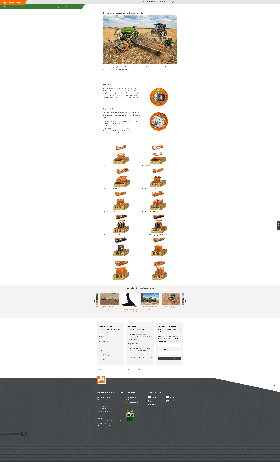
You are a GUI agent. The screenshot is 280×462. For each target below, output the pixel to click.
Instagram (155, 400)
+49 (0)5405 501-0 (106, 406)
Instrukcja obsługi (104, 355)
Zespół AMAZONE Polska (149, 1)
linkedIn (172, 400)
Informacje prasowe (133, 402)
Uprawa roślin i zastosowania (38, 6)
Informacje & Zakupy (54, 6)
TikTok (172, 397)
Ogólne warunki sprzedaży (104, 423)
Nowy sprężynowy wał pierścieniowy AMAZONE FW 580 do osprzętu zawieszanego (139, 350)
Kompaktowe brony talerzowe (135, 369)
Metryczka (100, 418)
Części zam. (102, 359)
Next (186, 301)
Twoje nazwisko (162, 341)
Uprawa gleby (123, 369)
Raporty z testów (103, 341)
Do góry (272, 385)
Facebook (154, 397)
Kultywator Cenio (133, 343)
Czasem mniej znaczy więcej (136, 357)
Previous (94, 301)
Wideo (100, 350)
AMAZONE (99, 369)
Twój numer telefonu (163, 349)
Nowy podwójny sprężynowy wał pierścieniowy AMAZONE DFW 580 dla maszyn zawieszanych (139, 337)
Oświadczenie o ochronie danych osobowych (109, 420)
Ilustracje (101, 345)
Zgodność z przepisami (104, 425)
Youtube (154, 404)
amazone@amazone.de (107, 411)
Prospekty (101, 336)
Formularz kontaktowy (133, 397)
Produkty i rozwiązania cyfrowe (20, 6)
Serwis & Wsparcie (67, 6)
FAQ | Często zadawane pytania (135, 399)
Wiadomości (6, 6)
